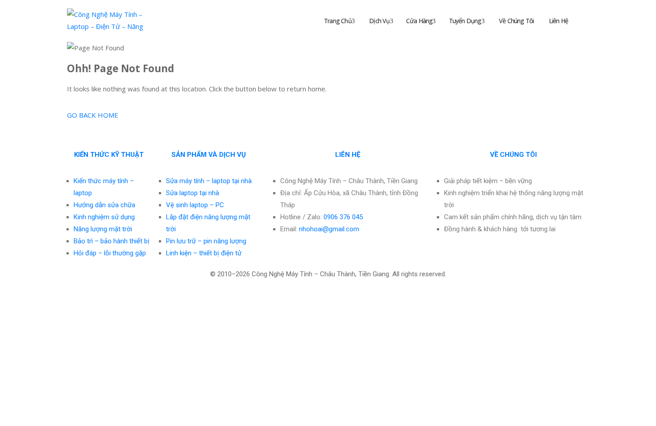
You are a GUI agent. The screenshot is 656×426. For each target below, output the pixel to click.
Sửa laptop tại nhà (192, 193)
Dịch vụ (379, 20)
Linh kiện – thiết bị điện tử (203, 253)
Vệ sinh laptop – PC (195, 205)
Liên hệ (557, 20)
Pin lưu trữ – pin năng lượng (206, 241)
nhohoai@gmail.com (329, 229)
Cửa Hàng (419, 20)
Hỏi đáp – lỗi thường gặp (110, 253)
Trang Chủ (337, 20)
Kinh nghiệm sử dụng (104, 217)
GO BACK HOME (92, 115)
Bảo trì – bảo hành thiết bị (111, 241)
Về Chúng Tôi (516, 20)
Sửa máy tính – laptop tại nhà (209, 181)
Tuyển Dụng (465, 20)
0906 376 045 (343, 217)
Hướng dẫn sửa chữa (104, 205)
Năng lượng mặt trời (103, 229)
